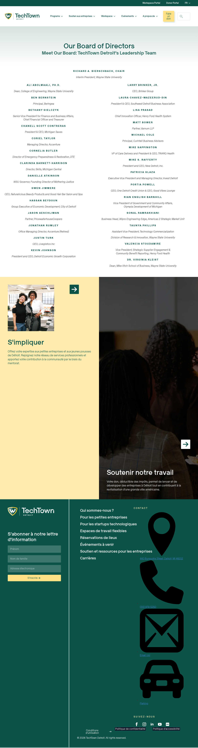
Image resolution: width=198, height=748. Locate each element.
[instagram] (144, 724)
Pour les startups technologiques (107, 524)
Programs (55, 16)
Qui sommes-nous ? (97, 510)
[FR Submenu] (190, 3)
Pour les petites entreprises (103, 517)
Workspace (106, 16)
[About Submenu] (158, 16)
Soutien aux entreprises (80, 16)
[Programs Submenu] (63, 16)
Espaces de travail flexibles (103, 530)
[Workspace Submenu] (115, 16)
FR (186, 3)
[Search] (181, 16)
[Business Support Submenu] (95, 16)
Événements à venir (97, 544)
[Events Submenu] (137, 16)
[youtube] (160, 724)
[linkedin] (152, 724)
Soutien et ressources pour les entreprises (107, 551)
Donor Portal (172, 3)
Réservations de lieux (98, 537)
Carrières (88, 558)
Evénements (127, 16)
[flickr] (167, 724)
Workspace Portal (151, 3)
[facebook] (137, 724)
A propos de (149, 16)
